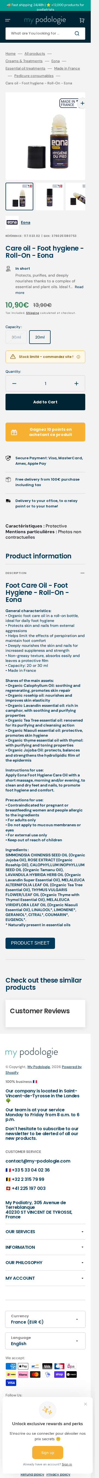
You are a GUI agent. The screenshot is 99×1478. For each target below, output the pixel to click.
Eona (55, 61)
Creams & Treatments (24, 61)
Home (11, 53)
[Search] (78, 33)
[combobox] (45, 33)
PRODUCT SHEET (30, 932)
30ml (19, 328)
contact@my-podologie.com (38, 1150)
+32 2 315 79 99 (28, 1168)
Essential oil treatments (25, 68)
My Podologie (39, 1056)
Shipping (32, 302)
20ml (43, 328)
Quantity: (13, 360)
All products (34, 53)
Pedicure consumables (34, 76)
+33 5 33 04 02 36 (31, 1159)
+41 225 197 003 (28, 1177)
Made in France (67, 68)
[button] (8, 20)
